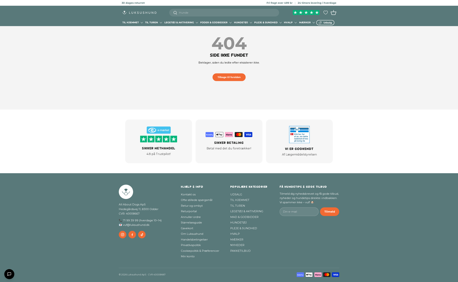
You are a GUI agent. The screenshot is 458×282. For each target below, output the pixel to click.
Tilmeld (329, 211)
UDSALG (236, 194)
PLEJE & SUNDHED (266, 22)
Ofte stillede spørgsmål (196, 200)
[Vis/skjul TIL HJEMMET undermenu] (142, 22)
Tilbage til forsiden (229, 77)
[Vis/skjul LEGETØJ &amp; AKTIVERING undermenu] (197, 22)
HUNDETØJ (241, 22)
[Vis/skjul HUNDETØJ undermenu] (251, 22)
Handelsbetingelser (194, 239)
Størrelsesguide (191, 222)
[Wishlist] (326, 12)
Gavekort (187, 228)
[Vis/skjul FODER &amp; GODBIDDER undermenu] (230, 22)
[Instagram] (122, 234)
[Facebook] (132, 234)
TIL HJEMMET (130, 22)
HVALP (288, 22)
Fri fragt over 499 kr (280, 2)
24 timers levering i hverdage (317, 2)
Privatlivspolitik (191, 245)
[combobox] (224, 12)
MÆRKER (305, 22)
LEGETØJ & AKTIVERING (179, 22)
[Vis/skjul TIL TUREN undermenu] (161, 22)
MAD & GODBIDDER (244, 217)
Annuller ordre (191, 217)
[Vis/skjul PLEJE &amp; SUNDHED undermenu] (280, 22)
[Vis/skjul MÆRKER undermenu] (313, 22)
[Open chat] (9, 274)
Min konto (188, 256)
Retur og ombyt (192, 205)
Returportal (189, 211)
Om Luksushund (192, 233)
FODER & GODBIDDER (214, 22)
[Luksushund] (146, 192)
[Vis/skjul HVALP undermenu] (295, 22)
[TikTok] (142, 234)
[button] (333, 12)
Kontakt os (188, 194)
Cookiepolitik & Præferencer (200, 250)
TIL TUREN (151, 22)
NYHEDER (237, 245)
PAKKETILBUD (240, 250)
